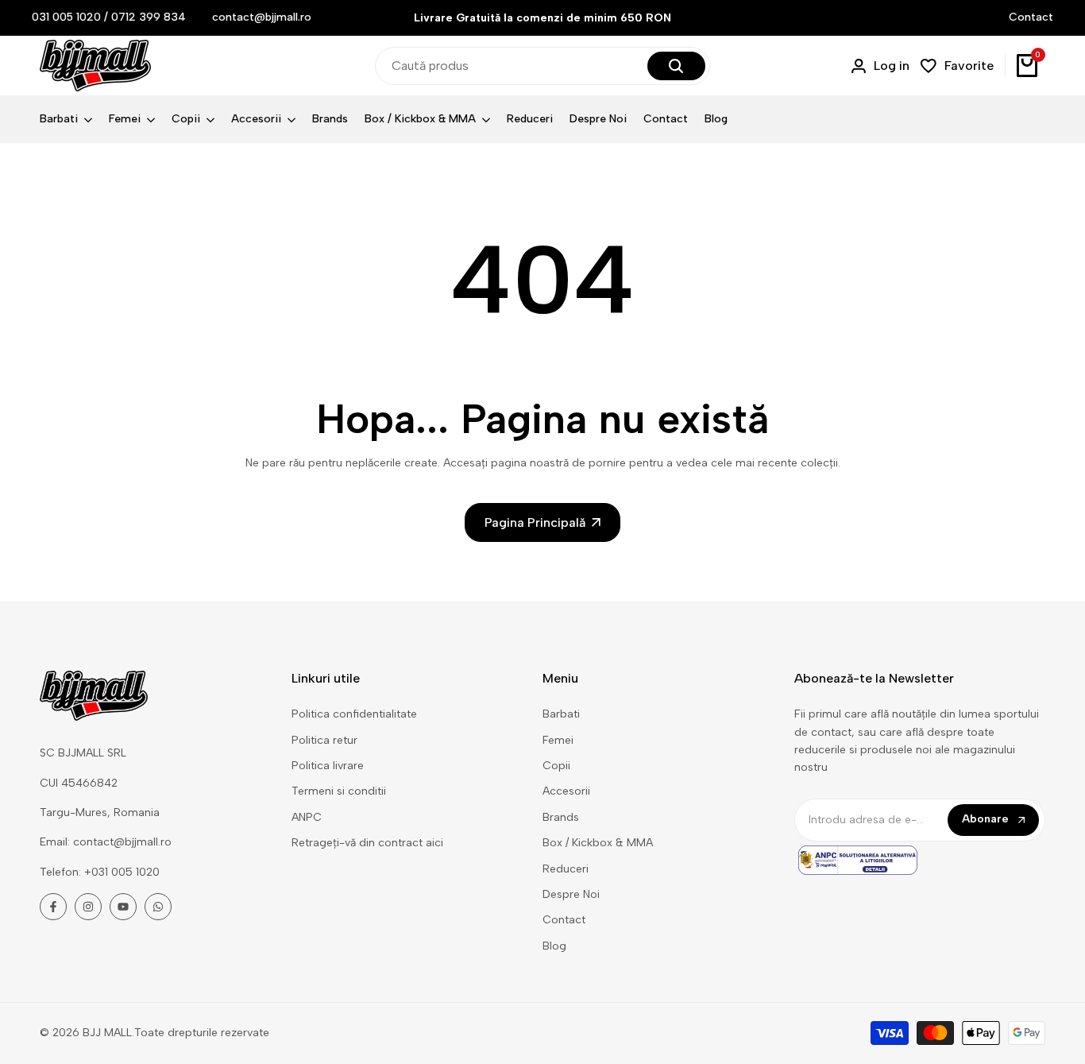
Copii (556, 765)
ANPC (307, 817)
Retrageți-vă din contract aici (367, 842)
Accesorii (566, 791)
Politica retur (324, 740)
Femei (557, 740)
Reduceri (565, 869)
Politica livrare (328, 765)
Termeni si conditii (339, 791)
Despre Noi (571, 894)
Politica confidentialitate (354, 714)
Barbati (561, 714)
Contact (1031, 17)
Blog (554, 946)
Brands (560, 817)
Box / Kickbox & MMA (597, 842)
